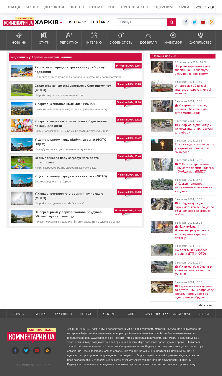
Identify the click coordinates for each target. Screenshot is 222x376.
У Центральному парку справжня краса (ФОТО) (71, 176)
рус (199, 7)
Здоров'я (181, 314)
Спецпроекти (177, 17)
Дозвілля (63, 314)
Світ (131, 314)
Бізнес (40, 314)
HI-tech (86, 314)
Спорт (108, 314)
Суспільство (156, 314)
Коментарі (26, 364)
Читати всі (206, 305)
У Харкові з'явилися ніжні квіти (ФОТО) (65, 104)
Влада (18, 314)
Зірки (204, 314)
